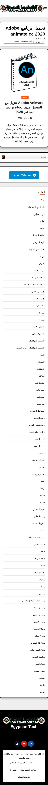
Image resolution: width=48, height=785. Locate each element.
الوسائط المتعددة (37, 411)
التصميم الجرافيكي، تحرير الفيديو (30, 348)
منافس (42, 692)
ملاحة (42, 685)
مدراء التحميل (39, 629)
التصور (42, 355)
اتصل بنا (13, 770)
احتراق (42, 263)
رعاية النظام (39, 516)
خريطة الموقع (24, 777)
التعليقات (41, 369)
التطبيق (41, 362)
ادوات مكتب (39, 270)
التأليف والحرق (38, 327)
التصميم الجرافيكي (37, 341)
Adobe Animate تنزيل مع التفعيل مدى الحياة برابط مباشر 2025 (24, 107)
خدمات (42, 502)
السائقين (41, 376)
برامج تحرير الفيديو (37, 425)
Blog (43, 200)
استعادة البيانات (38, 277)
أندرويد (42, 228)
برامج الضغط (39, 418)
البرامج (42, 313)
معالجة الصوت (38, 657)
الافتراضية (40, 305)
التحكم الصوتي (38, 334)
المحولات (41, 397)
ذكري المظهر (39, 509)
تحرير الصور (40, 439)
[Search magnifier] (3, 157)
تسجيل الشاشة (38, 460)
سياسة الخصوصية (28, 770)
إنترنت (42, 256)
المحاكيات (40, 390)
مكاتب (42, 678)
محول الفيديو (39, 622)
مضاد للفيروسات (37, 650)
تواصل (42, 488)
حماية (42, 495)
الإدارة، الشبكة (38, 298)
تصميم (25, 97)
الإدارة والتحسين (38, 291)
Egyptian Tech (24, 726)
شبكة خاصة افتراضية (35, 537)
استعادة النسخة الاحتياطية (33, 284)
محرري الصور (39, 615)
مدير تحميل (40, 636)
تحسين (42, 453)
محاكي (42, 594)
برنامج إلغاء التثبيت (37, 432)
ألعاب (42, 221)
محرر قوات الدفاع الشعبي (33, 601)
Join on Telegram (22, 175)
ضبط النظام (39, 544)
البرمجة (41, 320)
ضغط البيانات (39, 558)
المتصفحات (40, 383)
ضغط (42, 551)
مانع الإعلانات (39, 572)
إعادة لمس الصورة (37, 249)
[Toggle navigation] (46, 8)
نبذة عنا (32, 763)
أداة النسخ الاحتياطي (36, 207)
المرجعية (41, 404)
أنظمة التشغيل (38, 235)
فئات (43, 565)
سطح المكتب (39, 523)
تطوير (42, 481)
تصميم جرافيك (38, 474)
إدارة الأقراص (39, 242)
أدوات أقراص (39, 214)
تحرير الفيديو (39, 446)
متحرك (42, 579)
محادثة (42, 587)
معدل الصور (39, 664)
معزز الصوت (39, 671)
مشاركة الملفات (38, 643)
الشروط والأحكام (17, 763)
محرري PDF (39, 608)
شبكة (42, 530)
